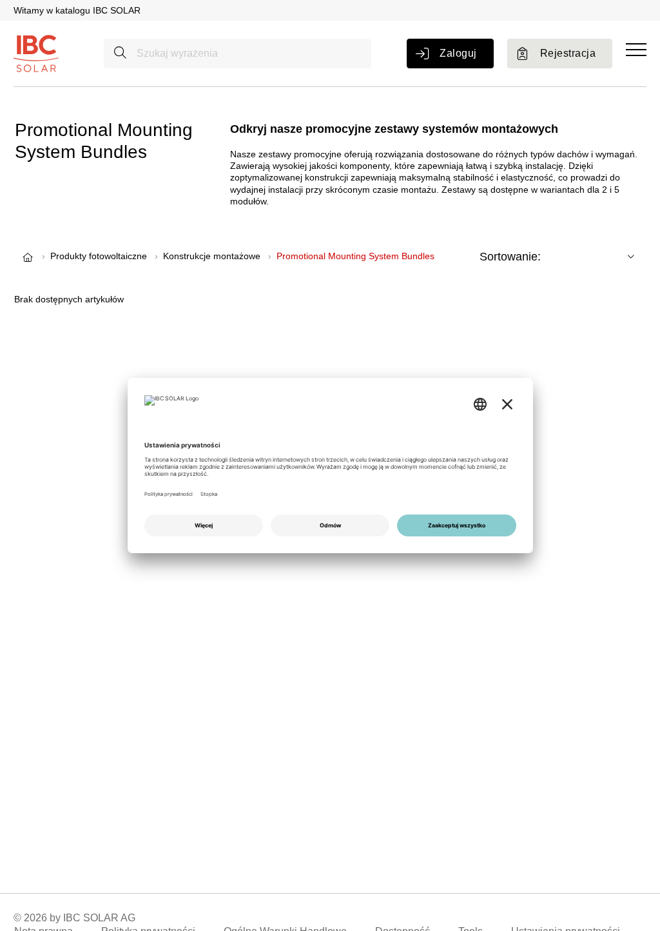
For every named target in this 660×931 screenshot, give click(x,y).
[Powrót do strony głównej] (36, 53)
